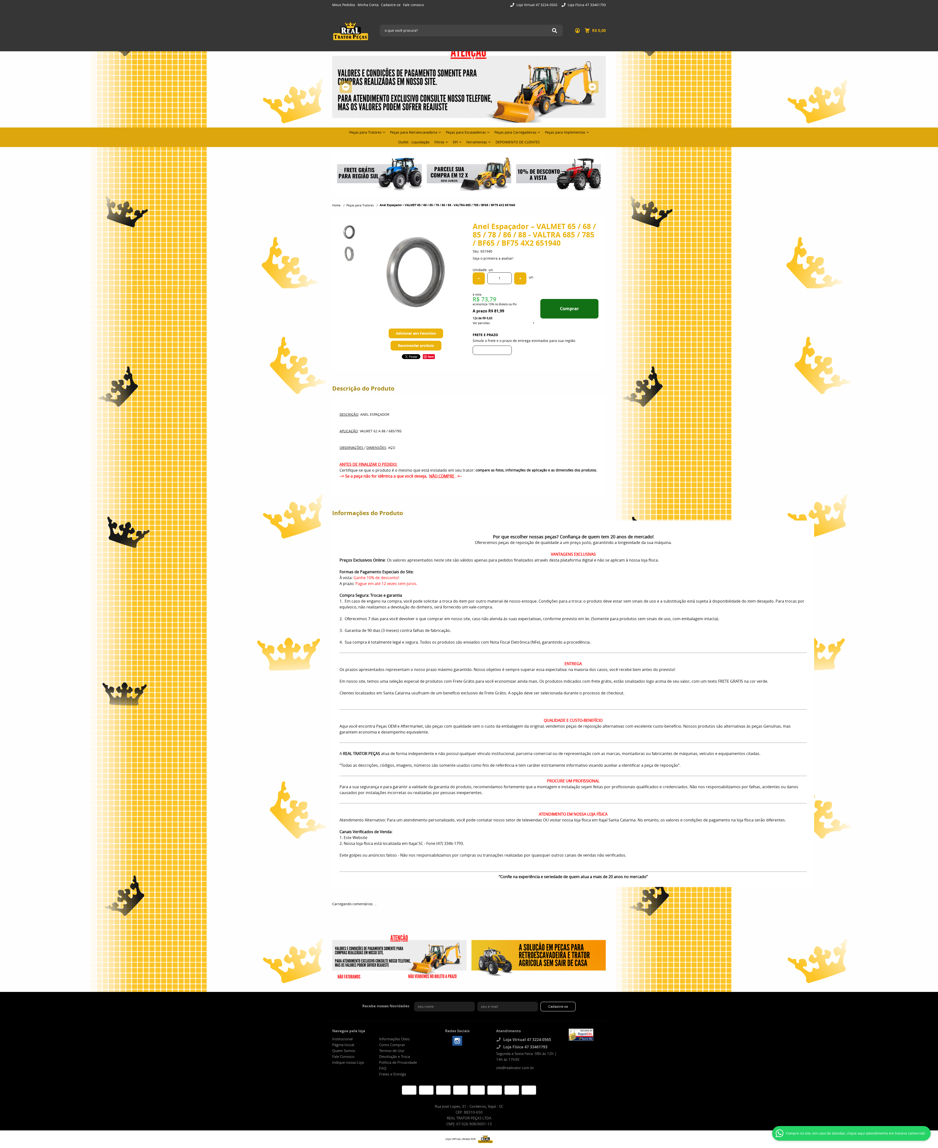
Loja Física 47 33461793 (586, 4)
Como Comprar (392, 1044)
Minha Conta (368, 4)
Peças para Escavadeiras (466, 132)
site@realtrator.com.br (515, 1067)
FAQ (382, 1068)
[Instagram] (457, 1041)
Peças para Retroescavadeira (413, 132)
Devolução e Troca (394, 1056)
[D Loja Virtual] (484, 1139)
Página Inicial (343, 1044)
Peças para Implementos (565, 132)
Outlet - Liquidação (413, 142)
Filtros (439, 142)
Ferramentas (476, 142)
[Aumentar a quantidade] (520, 278)
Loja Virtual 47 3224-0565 (536, 4)
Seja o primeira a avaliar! (493, 258)
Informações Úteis (394, 1038)
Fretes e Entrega (392, 1074)
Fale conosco (413, 4)
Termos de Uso (391, 1050)
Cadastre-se (391, 4)
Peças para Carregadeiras (515, 132)
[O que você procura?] (554, 30)
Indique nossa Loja (348, 1062)
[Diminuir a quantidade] (479, 278)
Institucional (342, 1038)
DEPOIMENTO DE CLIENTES (518, 142)
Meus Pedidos (343, 4)
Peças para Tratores (365, 132)
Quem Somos (343, 1050)
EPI (455, 142)
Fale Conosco (343, 1056)
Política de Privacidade (398, 1062)
